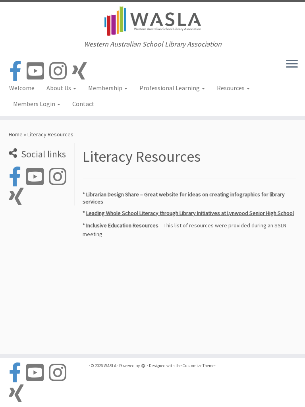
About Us (59, 88)
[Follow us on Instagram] (60, 71)
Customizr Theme (198, 365)
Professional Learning (170, 88)
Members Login (34, 104)
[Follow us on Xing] (82, 71)
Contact (83, 104)
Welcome (22, 88)
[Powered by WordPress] (143, 366)
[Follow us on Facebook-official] (18, 71)
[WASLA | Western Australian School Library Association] (152, 21)
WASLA (110, 365)
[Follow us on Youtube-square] (38, 71)
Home (16, 134)
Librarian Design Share (112, 194)
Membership (106, 88)
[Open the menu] (292, 65)
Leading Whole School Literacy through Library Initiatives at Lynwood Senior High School (190, 213)
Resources (231, 88)
